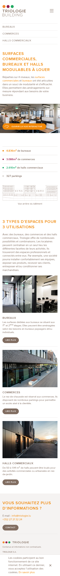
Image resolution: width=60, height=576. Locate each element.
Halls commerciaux (16, 40)
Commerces (10, 33)
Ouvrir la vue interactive (27, 126)
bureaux (27, 80)
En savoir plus (27, 572)
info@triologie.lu (21, 516)
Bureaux (8, 27)
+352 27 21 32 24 (12, 519)
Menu (51, 10)
